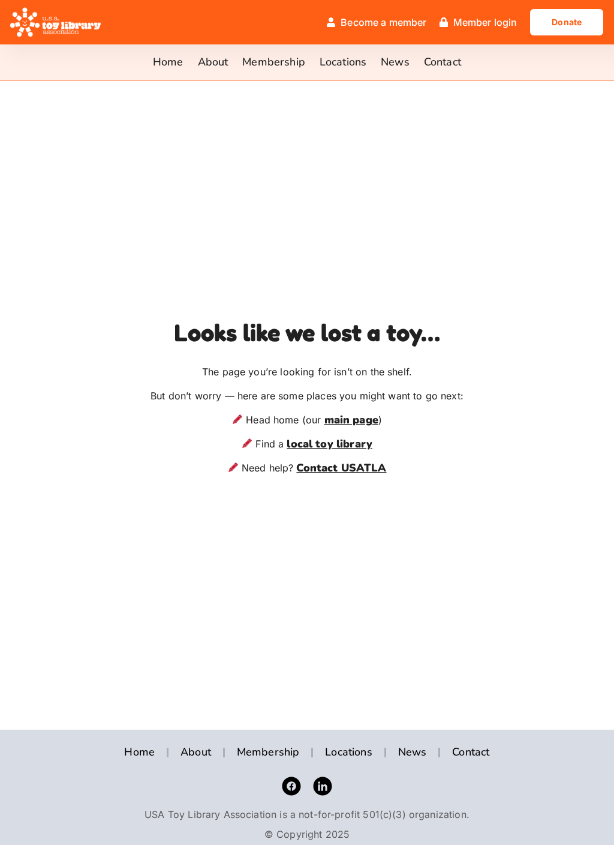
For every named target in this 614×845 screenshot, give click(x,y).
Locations (343, 62)
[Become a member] (331, 22)
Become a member (383, 22)
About (213, 62)
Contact (442, 62)
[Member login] (444, 22)
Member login (485, 22)
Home (168, 62)
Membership (273, 62)
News (395, 62)
